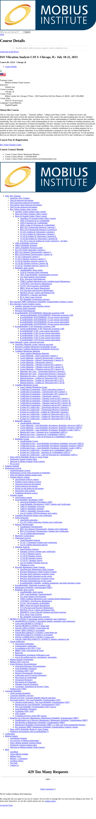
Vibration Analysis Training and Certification (37, 551)
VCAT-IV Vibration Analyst (31, 560)
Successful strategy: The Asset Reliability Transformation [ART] (35, 700)
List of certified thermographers (32, 533)
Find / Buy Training (13, 196)
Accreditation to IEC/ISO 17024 (28, 648)
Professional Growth (13, 468)
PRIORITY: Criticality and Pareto (33, 295)
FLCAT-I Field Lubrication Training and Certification (41, 522)
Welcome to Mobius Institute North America (27, 461)
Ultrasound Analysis (23, 538)
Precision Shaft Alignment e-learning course (37, 574)
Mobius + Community (19, 758)
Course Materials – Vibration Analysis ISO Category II (41, 367)
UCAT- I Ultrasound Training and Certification (38, 542)
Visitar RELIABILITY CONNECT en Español (34, 635)
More (7, 749)
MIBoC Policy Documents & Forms (29, 650)
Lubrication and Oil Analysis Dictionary (31, 675)
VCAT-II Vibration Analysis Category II (31, 261)
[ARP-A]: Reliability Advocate (32, 506)
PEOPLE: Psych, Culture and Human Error (37, 293)
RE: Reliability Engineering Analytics (35, 299)
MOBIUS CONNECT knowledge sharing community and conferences (38, 619)
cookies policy (50, 801)
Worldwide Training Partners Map (23, 459)
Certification (10, 734)
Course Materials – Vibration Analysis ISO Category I (41, 365)
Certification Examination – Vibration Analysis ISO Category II (45, 401)
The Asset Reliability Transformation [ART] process (35, 707)
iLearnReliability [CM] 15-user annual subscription (40, 335)
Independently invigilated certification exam (32, 655)
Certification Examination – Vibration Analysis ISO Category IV (45, 405)
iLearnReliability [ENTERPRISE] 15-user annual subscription (44, 320)
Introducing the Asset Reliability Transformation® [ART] (37, 704)
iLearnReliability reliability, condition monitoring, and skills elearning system (50, 583)
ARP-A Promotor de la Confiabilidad (34, 221)
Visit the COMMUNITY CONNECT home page (34, 637)
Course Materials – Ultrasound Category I (36, 362)
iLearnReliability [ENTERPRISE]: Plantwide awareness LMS (39, 313)
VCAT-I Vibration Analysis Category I (30, 259)
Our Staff (13, 763)
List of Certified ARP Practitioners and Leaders (38, 513)
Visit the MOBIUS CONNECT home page (32, 626)
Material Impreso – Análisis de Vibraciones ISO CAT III (42, 383)
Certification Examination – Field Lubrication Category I (42, 389)
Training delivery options (20, 477)
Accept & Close (6, 805)
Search (27, 32)
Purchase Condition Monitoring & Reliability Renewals (37, 349)
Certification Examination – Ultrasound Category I (40, 396)
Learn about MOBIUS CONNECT (29, 623)
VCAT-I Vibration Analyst (30, 554)
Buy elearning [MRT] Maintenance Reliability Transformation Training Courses (46, 727)
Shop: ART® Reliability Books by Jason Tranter (29, 457)
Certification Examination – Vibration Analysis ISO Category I (45, 398)
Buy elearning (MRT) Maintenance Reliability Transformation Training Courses (41, 302)
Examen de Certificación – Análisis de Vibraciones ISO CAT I (44, 414)
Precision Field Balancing (25, 311)
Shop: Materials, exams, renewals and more (27, 342)
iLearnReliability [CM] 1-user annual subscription (39, 331)
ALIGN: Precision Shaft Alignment (34, 272)
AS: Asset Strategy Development (33, 277)
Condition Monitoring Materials (27, 351)
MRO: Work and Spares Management (35, 288)
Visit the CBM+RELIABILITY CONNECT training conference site (42, 639)
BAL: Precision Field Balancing (32, 279)
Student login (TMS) (18, 689)
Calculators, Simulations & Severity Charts (32, 686)
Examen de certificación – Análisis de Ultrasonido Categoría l (44, 412)
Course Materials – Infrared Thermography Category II (41, 360)
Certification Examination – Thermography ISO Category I (43, 392)
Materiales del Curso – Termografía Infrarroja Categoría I (42, 371)
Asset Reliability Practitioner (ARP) (29, 500)
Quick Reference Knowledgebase (23, 664)
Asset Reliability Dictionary (26, 668)
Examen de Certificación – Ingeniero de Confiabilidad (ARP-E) (45, 452)
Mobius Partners (11, 736)
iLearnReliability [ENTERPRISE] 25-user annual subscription (44, 322)
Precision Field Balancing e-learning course (37, 578)
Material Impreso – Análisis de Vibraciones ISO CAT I (41, 378)
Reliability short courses (24, 268)
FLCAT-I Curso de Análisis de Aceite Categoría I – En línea (43, 241)
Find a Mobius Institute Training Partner (26, 743)
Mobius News (15, 756)
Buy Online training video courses (23, 209)
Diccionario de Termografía (26, 677)
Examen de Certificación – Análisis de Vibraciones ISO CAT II (45, 416)
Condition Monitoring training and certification (33, 515)
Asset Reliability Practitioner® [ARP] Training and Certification (45, 504)
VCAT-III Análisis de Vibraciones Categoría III (38, 239)
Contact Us (14, 765)
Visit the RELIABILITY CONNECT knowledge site (36, 632)
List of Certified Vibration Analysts (34, 563)
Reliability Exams (22, 439)
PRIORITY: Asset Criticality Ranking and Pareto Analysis (43, 612)
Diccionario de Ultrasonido (25, 682)
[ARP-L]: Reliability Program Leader (35, 511)
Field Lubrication (22, 518)
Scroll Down (9, 52)
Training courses (16, 495)
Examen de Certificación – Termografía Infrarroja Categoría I (44, 407)
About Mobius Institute (19, 754)
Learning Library (17, 761)
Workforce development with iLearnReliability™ (29, 731)
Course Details (11, 67)
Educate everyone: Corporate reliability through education (33, 698)
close (2, 34)
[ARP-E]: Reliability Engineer (32, 509)
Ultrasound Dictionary (24, 680)
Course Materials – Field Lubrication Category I (39, 356)
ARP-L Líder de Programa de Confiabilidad (37, 225)
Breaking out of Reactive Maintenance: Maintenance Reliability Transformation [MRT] (44, 718)
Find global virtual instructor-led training (26, 205)
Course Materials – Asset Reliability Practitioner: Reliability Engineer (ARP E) (51, 428)
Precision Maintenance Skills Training (30, 567)
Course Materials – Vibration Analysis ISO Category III (42, 369)
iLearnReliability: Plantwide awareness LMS (32, 585)
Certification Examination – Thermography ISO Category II (43, 394)
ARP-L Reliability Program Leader (29, 248)
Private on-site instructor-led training (29, 488)
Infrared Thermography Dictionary (28, 673)
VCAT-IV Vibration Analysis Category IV (31, 266)
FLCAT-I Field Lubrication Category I (30, 250)
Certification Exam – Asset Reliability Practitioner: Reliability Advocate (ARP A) (52, 443)
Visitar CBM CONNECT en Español (30, 630)
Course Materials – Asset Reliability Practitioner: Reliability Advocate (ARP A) (51, 425)
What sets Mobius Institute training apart (26, 475)
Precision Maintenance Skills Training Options (38, 572)
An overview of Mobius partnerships (24, 740)
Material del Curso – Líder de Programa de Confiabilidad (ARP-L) (46, 437)
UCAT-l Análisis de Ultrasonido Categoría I (37, 232)
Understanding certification (25, 646)
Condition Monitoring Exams (26, 385)
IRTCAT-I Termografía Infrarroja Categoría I (37, 227)
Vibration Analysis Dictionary (26, 684)
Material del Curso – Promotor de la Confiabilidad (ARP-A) (43, 432)
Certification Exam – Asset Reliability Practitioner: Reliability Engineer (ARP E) (51, 446)
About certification (17, 641)
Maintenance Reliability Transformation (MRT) (33, 587)
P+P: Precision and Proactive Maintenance (37, 290)
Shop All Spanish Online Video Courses (31, 216)
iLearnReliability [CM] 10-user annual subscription (40, 333)
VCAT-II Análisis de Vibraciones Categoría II (38, 236)
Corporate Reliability (13, 691)
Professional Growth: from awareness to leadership (30, 473)
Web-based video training (25, 491)
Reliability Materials (23, 421)
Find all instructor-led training (21, 200)
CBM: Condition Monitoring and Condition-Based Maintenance (45, 599)
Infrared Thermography (24, 524)
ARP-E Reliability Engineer (26, 245)
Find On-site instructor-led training (23, 207)
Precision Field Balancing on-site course (36, 581)
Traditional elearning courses (26, 493)
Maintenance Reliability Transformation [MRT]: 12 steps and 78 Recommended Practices (50, 725)
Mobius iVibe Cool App (19, 662)
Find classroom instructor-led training (24, 203)
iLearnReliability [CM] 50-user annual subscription (40, 340)
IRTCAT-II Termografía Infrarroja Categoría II (38, 230)
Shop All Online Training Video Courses (31, 214)
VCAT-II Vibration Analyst (31, 556)
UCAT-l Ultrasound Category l (27, 257)
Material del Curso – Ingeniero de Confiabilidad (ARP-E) (42, 434)
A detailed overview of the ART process (31, 716)
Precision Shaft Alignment (25, 308)
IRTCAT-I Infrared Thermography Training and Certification (44, 529)
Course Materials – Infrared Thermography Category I (41, 358)
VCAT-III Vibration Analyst (31, 558)
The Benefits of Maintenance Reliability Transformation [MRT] (40, 722)
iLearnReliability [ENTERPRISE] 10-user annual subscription (44, 317)
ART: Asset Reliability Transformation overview (39, 275)
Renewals (19, 653)
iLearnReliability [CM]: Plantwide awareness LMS (35, 326)
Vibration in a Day (27, 565)
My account (14, 464)
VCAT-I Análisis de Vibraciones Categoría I (37, 234)
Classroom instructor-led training (28, 484)
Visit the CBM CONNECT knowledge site (32, 628)
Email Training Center (12, 145)
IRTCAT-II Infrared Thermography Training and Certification (44, 531)
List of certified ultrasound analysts (34, 545)
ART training (20, 713)
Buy (1, 145)
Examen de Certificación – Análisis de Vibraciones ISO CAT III (45, 419)
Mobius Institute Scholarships (21, 659)
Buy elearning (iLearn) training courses (25, 304)
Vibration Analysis (22, 547)
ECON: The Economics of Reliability (35, 286)
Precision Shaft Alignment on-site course (36, 576)
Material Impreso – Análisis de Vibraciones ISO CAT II (42, 380)
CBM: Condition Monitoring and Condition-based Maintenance (45, 281)
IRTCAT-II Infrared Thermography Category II (33, 254)
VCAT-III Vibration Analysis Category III (31, 263)
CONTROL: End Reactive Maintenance (36, 284)
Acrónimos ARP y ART (24, 671)
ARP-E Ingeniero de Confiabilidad (34, 223)
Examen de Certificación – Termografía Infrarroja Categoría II (44, 410)
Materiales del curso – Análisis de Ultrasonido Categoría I (42, 376)
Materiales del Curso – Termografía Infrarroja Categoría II (43, 374)
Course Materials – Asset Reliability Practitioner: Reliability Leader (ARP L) (50, 430)
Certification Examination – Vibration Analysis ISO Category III (45, 403)
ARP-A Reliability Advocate (26, 243)
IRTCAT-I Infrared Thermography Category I (33, 252)
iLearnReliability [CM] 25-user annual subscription (40, 338)
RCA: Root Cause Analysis (31, 297)
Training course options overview (28, 482)
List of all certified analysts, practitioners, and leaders (36, 657)
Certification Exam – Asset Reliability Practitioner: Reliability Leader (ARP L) (51, 448)
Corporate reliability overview (22, 695)
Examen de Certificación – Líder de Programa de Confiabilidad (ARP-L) (49, 455)
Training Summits (12, 466)
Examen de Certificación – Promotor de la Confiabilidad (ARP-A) (46, 450)
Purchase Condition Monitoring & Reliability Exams (35, 347)
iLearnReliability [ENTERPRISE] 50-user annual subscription (44, 324)
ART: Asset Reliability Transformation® (36, 594)
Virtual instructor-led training (26, 486)
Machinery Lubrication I (24, 536)
